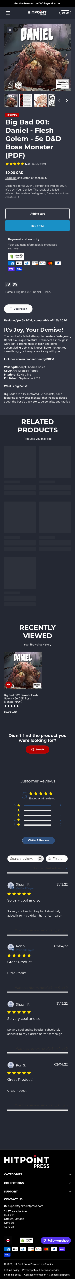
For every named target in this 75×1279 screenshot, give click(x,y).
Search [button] (40, 749)
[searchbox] (22, 858)
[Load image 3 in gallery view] (40, 100)
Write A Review (38, 840)
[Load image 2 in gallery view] (25, 100)
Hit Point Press (22, 1264)
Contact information (35, 1274)
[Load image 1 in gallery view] (11, 100)
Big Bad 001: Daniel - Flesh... (34, 291)
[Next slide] (67, 101)
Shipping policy (12, 1274)
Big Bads (12, 115)
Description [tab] (20, 308)
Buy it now (37, 225)
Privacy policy (30, 1270)
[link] (25, 164)
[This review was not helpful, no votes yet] (63, 930)
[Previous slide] (59, 101)
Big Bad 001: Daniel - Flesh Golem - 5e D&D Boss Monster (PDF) (21, 698)
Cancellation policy (59, 1274)
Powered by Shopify (41, 1264)
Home (9, 291)
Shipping (11, 177)
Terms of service (50, 1270)
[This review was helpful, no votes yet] (56, 930)
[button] (64, 13)
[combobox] (50, 868)
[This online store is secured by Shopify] (37, 256)
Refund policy (11, 1270)
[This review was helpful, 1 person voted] (57, 1048)
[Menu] (8, 13)
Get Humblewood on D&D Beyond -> (35, 3)
